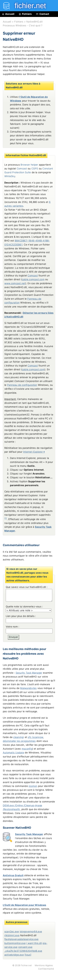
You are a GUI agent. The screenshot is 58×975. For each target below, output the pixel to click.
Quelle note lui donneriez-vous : (24, 606)
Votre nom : (12, 626)
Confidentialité (46, 968)
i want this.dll (34, 943)
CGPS (34, 168)
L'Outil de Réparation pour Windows (24, 905)
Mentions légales (44, 965)
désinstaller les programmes (19, 741)
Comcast (33, 275)
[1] (5, 518)
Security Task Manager (29, 672)
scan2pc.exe (11, 931)
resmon (33, 786)
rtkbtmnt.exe (11, 935)
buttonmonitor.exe (15, 943)
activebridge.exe (14, 954)
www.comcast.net (14, 283)
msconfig (27, 748)
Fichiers (27, 14)
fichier (28, 6)
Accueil (9, 14)
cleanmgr (18, 737)
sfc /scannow (35, 737)
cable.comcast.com (33, 279)
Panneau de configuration (22, 385)
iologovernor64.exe (31, 931)
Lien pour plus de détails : (21, 616)
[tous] (27, 954)
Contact (44, 14)
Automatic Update (13, 752)
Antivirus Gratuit (13, 875)
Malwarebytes (28, 688)
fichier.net (26, 965)
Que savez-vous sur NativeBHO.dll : (26, 587)
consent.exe (25, 947)
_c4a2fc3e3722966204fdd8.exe (23, 950)
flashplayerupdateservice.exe (21, 939)
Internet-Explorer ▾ (34, 451)
